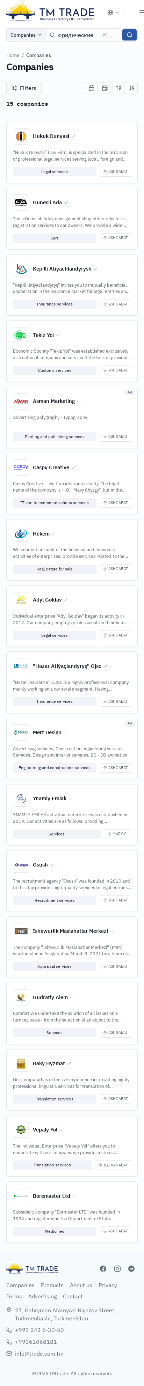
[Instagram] (117, 1268)
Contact (73, 1296)
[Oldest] (105, 88)
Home (13, 55)
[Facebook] (103, 1268)
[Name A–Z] (118, 88)
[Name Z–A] (132, 88)
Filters (28, 87)
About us (81, 1285)
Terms (14, 1296)
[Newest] (92, 88)
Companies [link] (38, 55)
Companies (23, 35)
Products (52, 1285)
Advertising (42, 1296)
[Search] (129, 34)
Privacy (108, 1285)
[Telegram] (131, 1268)
